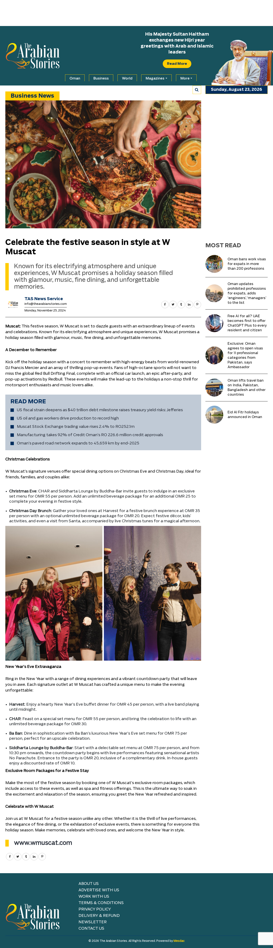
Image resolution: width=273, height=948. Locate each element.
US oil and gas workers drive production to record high (68, 418)
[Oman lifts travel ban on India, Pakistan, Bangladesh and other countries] (214, 388)
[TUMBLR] (181, 304)
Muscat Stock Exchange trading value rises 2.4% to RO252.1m (76, 427)
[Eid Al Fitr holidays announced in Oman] (214, 415)
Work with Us (93, 897)
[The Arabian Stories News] (32, 56)
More (185, 78)
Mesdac (179, 941)
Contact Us (91, 929)
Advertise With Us (98, 890)
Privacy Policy (94, 909)
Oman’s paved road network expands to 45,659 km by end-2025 (78, 443)
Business (101, 78)
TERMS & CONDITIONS (101, 903)
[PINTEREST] (197, 304)
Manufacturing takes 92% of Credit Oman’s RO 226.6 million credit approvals (90, 435)
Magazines (155, 78)
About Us (88, 884)
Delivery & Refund (99, 916)
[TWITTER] (173, 304)
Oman (75, 78)
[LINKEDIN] (189, 304)
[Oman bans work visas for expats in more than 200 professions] (214, 264)
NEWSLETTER (92, 922)
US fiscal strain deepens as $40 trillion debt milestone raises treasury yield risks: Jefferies (100, 410)
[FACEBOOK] (165, 304)
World (127, 78)
